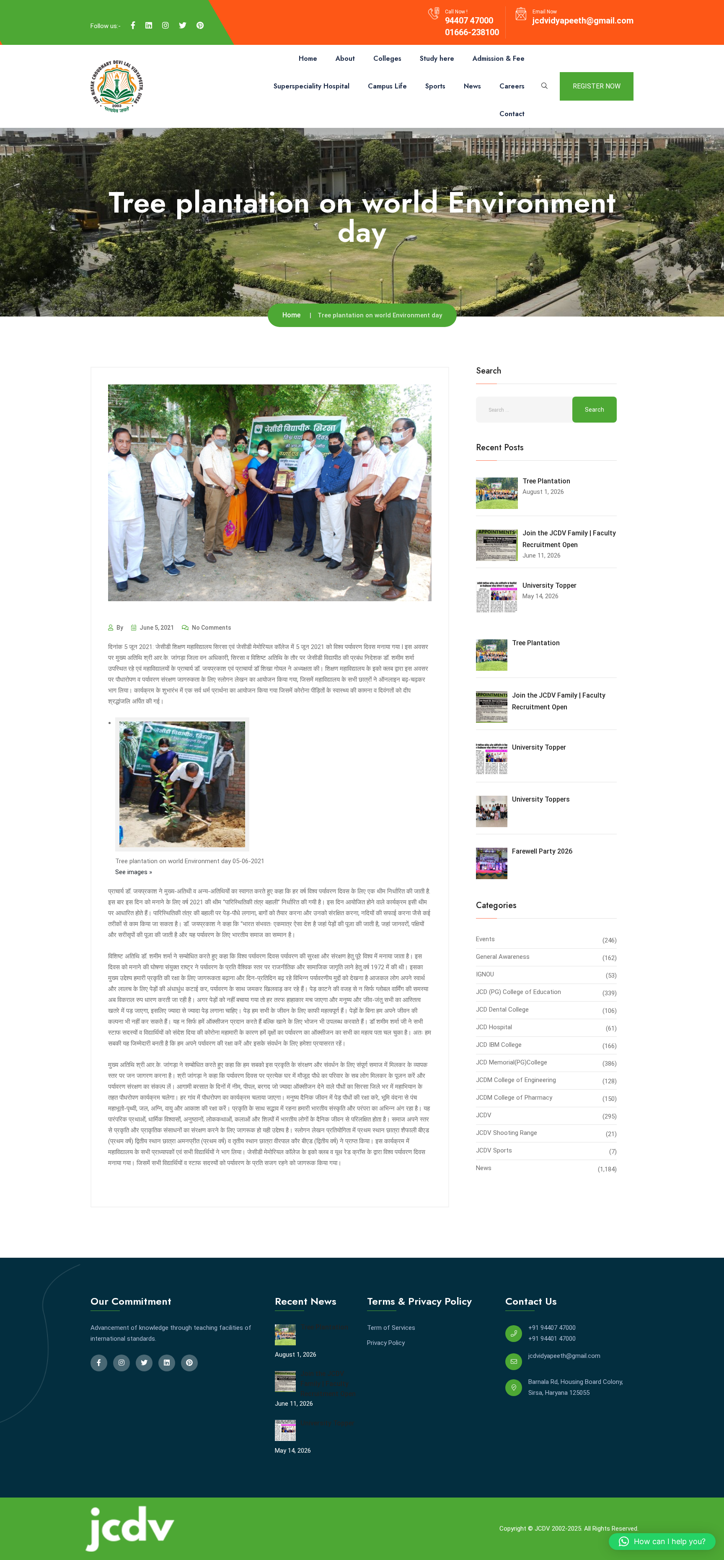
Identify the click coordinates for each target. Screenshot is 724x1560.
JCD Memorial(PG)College (511, 1062)
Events (485, 939)
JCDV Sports (494, 1150)
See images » (133, 872)
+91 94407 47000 (552, 1328)
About (345, 58)
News (472, 86)
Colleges (387, 58)
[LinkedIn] (148, 25)
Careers (512, 86)
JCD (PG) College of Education (518, 992)
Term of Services (391, 1328)
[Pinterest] (200, 25)
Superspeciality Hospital (311, 86)
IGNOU (485, 974)
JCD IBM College (499, 1045)
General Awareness (503, 956)
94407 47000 (469, 21)
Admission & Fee (499, 58)
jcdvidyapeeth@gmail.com (583, 21)
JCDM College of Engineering (516, 1080)
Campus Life (387, 86)
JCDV (483, 1115)
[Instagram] (165, 25)
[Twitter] (182, 25)
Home (308, 58)
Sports (435, 86)
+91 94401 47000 (552, 1338)
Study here (437, 58)
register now (597, 86)
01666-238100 (472, 32)
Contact (512, 114)
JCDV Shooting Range (506, 1133)
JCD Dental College (502, 1009)
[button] (662, 1541)
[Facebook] (133, 25)
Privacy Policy (386, 1343)
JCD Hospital (494, 1027)
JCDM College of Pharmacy (514, 1097)
